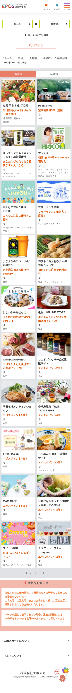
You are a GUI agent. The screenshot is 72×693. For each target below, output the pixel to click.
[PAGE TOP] (62, 674)
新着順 (18, 74)
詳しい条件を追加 (38, 35)
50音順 (54, 74)
